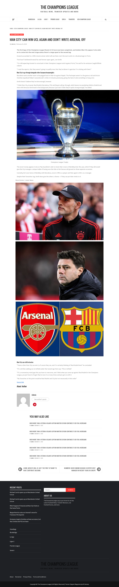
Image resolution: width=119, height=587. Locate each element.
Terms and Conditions (39, 577)
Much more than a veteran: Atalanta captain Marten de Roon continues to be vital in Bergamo (58, 423)
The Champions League (59, 7)
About (12, 577)
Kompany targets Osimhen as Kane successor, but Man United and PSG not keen (25, 520)
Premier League (55, 19)
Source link (20, 382)
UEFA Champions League (84, 19)
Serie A (64, 19)
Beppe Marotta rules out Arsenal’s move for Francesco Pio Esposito (23, 514)
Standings (13, 529)
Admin (14, 44)
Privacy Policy (27, 577)
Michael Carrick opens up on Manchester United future (25, 493)
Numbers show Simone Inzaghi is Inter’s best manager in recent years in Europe (80, 469)
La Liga (39, 19)
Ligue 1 (46, 19)
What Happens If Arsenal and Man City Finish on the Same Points (24, 507)
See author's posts (40, 399)
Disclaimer (18, 577)
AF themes (85, 584)
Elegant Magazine (75, 584)
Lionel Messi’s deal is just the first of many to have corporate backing (40, 469)
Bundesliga (31, 19)
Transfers (71, 19)
